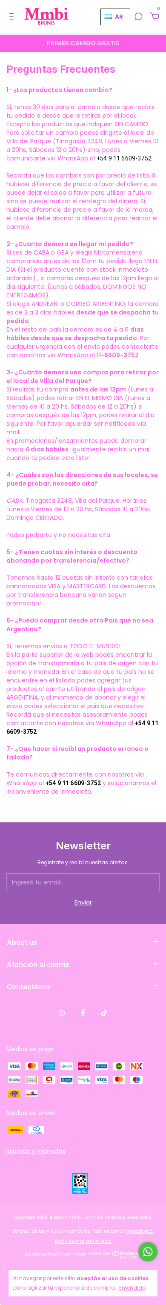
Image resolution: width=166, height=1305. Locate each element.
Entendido (132, 1287)
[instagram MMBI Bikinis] (61, 1013)
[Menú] (13, 17)
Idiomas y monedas (35, 1151)
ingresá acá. (140, 1231)
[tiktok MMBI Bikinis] (104, 1013)
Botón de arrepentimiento (83, 1241)
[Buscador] (138, 17)
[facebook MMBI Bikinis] (83, 1013)
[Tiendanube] (116, 1256)
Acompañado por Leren (55, 1254)
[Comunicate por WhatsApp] (147, 1251)
